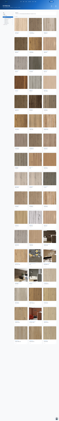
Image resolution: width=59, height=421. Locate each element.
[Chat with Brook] (56, 418)
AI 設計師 (29, 1)
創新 (23, 1)
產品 (26, 1)
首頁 (21, 1)
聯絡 (35, 1)
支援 (33, 1)
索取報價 (51, 1)
